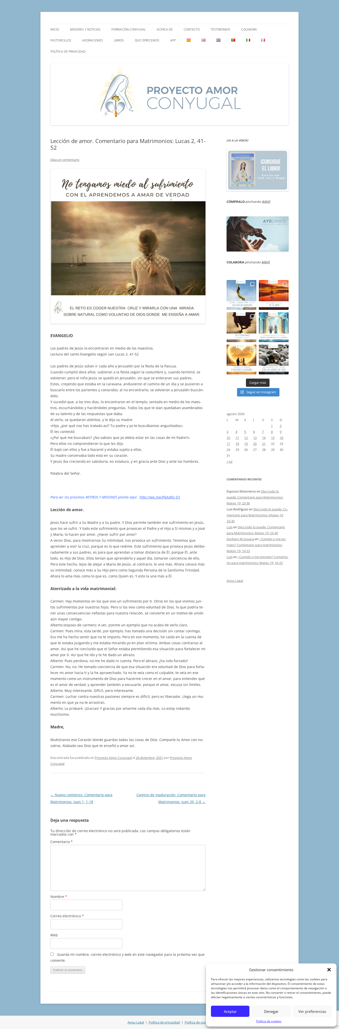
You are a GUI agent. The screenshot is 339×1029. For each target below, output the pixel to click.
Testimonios (220, 29)
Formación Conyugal (128, 29)
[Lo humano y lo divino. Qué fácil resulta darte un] (241, 359)
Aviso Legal (235, 580)
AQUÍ (266, 201)
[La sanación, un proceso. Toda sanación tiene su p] (241, 295)
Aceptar (230, 1011)
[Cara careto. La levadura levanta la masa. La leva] (274, 295)
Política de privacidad (68, 51)
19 (246, 443)
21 (264, 443)
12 (246, 437)
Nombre (58, 896)
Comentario (61, 841)
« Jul (229, 461)
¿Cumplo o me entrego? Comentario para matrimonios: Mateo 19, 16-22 (256, 545)
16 (281, 437)
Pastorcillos (60, 40)
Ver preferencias (312, 1011)
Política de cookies (268, 1021)
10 (228, 437)
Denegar (271, 1011)
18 (237, 443)
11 (237, 437)
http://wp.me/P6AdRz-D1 (159, 497)
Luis (230, 527)
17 (228, 443)
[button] (329, 969)
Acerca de (165, 29)
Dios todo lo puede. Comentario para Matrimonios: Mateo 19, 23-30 (255, 497)
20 (255, 443)
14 (264, 437)
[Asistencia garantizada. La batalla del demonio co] (274, 359)
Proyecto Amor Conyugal (113, 757)
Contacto (192, 29)
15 (272, 437)
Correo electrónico (67, 916)
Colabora (249, 29)
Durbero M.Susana (240, 539)
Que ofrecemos (147, 40)
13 (255, 437)
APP (173, 40)
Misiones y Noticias (85, 29)
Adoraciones (92, 40)
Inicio (54, 29)
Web (54, 935)
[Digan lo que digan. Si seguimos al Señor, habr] (274, 327)
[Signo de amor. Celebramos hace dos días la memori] (241, 327)
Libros (119, 40)
